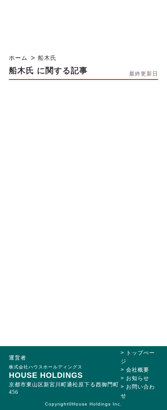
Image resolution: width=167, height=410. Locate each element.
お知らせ (137, 378)
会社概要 (137, 370)
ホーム (18, 57)
